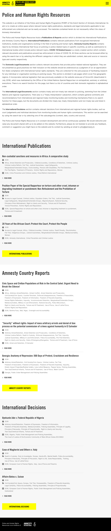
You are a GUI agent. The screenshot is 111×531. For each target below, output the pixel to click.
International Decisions (19, 506)
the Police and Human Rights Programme (44, 23)
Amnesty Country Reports (20, 388)
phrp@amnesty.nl (87, 127)
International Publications (20, 253)
